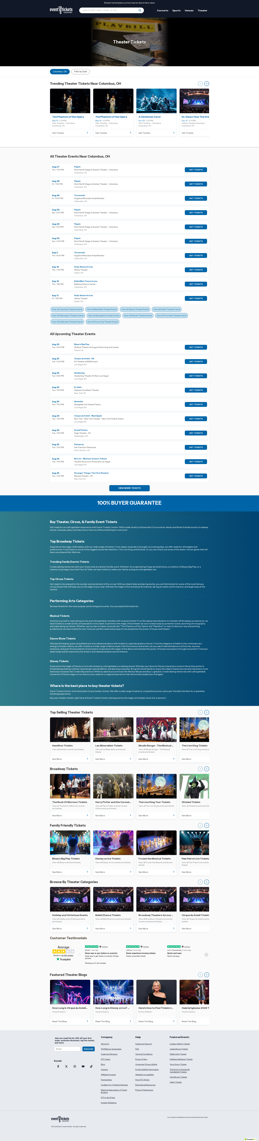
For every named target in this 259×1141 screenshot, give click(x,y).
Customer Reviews (109, 1054)
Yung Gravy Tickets (178, 1064)
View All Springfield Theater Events (103, 315)
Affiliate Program (108, 1074)
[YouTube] (83, 1066)
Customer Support (143, 1044)
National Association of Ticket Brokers (114, 1091)
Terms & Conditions (143, 1054)
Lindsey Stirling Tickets (180, 1044)
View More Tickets (129, 488)
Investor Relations (108, 1102)
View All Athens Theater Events (135, 309)
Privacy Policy (141, 1059)
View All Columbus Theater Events (67, 309)
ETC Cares (105, 1059)
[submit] (140, 10)
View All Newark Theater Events (138, 315)
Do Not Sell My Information (147, 1069)
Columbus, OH (60, 71)
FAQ (137, 1049)
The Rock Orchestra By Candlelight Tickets (180, 1070)
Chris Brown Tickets (178, 1077)
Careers (104, 1069)
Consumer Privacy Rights (146, 1064)
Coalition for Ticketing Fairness (114, 1085)
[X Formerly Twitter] (66, 1066)
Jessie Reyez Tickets (179, 1049)
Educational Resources (145, 1085)
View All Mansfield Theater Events (102, 309)
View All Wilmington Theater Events (68, 315)
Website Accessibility (144, 1074)
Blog (103, 1064)
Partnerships (106, 1080)
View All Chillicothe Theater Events (67, 322)
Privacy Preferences (144, 1090)
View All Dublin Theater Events (166, 309)
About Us (105, 1044)
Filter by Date (80, 71)
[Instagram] (75, 1066)
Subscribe (88, 1049)
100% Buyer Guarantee (111, 1049)
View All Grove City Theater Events (102, 322)
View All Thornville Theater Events (171, 315)
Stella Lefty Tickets (178, 1054)
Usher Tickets (176, 1082)
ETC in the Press (108, 1097)
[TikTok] (91, 1066)
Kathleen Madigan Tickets (181, 1059)
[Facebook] (58, 1066)
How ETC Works (142, 1080)
